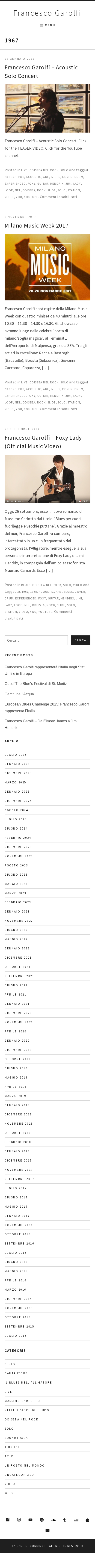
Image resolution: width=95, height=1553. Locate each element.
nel (18, 190)
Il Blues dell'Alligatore (28, 1382)
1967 (12, 177)
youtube (31, 197)
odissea (29, 190)
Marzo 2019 (15, 1096)
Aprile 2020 (16, 1031)
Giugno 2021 (16, 985)
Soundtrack (16, 1438)
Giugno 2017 (16, 1197)
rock (41, 190)
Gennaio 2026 (17, 764)
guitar (42, 184)
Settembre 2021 (19, 976)
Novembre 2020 (19, 1022)
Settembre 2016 (19, 1243)
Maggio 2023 (16, 884)
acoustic (33, 177)
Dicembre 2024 (18, 801)
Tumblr (65, 1520)
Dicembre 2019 (18, 1050)
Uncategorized (19, 1475)
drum (78, 177)
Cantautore (16, 1373)
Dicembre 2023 (18, 847)
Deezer (76, 1520)
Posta (47, 1530)
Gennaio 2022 (17, 948)
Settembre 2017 (19, 1179)
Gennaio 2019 (17, 1105)
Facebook (7, 1520)
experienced (15, 184)
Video (78, 585)
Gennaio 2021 (17, 1004)
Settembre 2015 (19, 1326)
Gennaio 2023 (17, 911)
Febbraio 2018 (18, 1142)
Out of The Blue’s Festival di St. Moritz (36, 684)
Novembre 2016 (19, 1225)
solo (62, 190)
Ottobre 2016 (17, 1234)
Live (24, 170)
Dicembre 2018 (18, 1114)
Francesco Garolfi (47, 13)
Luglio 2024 (16, 819)
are (46, 177)
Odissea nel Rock (44, 170)
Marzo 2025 (15, 782)
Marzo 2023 (15, 893)
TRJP (9, 1456)
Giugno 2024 (16, 828)
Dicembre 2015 (18, 1299)
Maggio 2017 (16, 1207)
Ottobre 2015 (17, 1317)
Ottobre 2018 (17, 1133)
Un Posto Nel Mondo (25, 1465)
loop (9, 190)
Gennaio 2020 (17, 1041)
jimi (68, 184)
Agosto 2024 (16, 810)
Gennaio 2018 (17, 1151)
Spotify (42, 1520)
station (74, 190)
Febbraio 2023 (18, 902)
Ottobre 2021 (17, 967)
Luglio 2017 (16, 1188)
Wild (9, 1493)
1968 (21, 177)
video (9, 197)
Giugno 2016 (16, 1262)
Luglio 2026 (16, 755)
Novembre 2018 (19, 1124)
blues (55, 177)
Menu (50, 25)
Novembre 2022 (19, 921)
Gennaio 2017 (17, 1216)
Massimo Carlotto (22, 1401)
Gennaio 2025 (17, 792)
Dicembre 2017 (18, 1160)
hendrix (57, 184)
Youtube (30, 1520)
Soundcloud (53, 1520)
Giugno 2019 (16, 1068)
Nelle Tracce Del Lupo (27, 1410)
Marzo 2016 (15, 1290)
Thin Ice (12, 1447)
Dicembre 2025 (18, 773)
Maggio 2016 (16, 1271)
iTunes (87, 1520)
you (19, 197)
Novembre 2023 (19, 856)
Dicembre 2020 (18, 1013)
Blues (26, 585)
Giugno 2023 (16, 875)
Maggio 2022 (16, 939)
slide (52, 190)
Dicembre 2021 (18, 958)
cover (67, 177)
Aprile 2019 (16, 1087)
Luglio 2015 (16, 1336)
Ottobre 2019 (17, 1059)
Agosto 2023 (16, 865)
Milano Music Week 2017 (36, 225)
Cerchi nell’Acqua (19, 694)
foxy (32, 184)
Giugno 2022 (16, 930)
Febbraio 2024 (18, 838)
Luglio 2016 (16, 1253)
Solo (64, 170)
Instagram (19, 1520)
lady (77, 184)
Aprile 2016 (16, 1280)
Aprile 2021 (16, 994)
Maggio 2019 (16, 1077)
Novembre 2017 (19, 1170)
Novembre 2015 (19, 1308)
